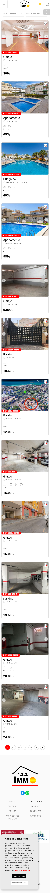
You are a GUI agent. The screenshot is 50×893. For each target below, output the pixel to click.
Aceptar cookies (19, 876)
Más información (22, 870)
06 (37, 747)
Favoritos (35, 816)
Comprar (35, 806)
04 (25, 747)
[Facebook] (23, 793)
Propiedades (35, 801)
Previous (4, 36)
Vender (12, 811)
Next (46, 36)
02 (13, 747)
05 (31, 747)
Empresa (12, 806)
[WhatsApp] (27, 793)
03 (19, 747)
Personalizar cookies (19, 883)
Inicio (12, 801)
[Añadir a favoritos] (45, 23)
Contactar (35, 811)
